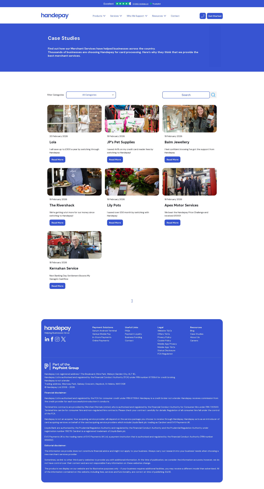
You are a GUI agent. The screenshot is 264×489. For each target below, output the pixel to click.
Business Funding (133, 337)
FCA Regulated (165, 353)
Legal (160, 327)
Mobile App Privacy (167, 343)
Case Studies (196, 334)
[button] (104, 16)
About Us (195, 337)
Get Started (214, 16)
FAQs (127, 330)
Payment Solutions (102, 327)
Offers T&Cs (164, 334)
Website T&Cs (165, 330)
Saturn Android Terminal (104, 330)
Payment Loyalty (133, 334)
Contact (175, 15)
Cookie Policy (164, 340)
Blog (192, 330)
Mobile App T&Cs (166, 347)
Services (114, 15)
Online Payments (100, 340)
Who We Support (135, 15)
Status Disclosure (166, 350)
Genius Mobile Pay (101, 334)
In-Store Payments (101, 337)
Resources (157, 15)
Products (97, 15)
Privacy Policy (164, 337)
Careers (194, 340)
